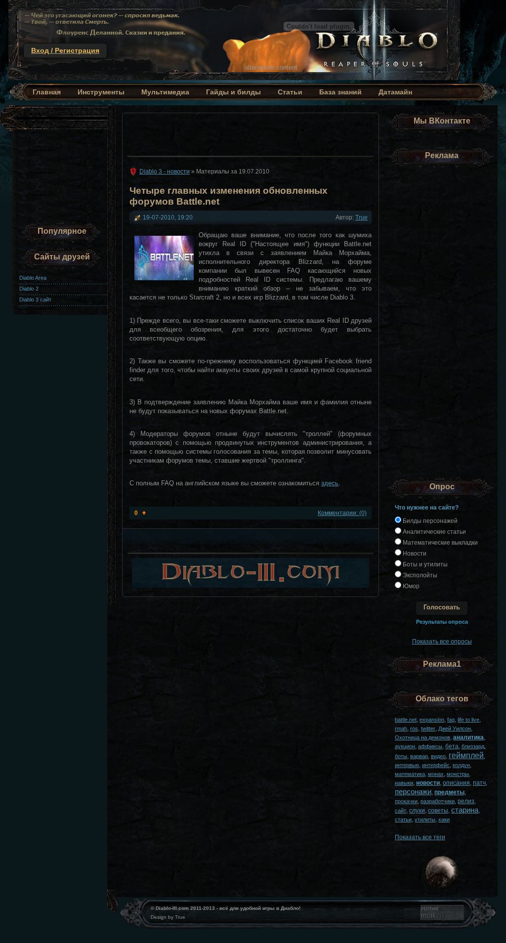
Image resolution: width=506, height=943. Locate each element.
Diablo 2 (29, 289)
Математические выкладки (439, 542)
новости (428, 782)
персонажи (413, 791)
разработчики (438, 801)
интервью (407, 765)
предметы (449, 792)
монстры (458, 774)
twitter (428, 728)
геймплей (466, 755)
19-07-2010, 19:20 (168, 217)
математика (410, 774)
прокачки (406, 801)
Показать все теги (420, 837)
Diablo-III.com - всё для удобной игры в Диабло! (234, 40)
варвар (419, 756)
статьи (403, 819)
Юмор (410, 586)
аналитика (468, 737)
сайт (400, 811)
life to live (468, 720)
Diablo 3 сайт (35, 299)
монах (436, 774)
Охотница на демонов (422, 737)
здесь (329, 483)
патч (479, 782)
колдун (461, 765)
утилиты (425, 819)
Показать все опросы (442, 641)
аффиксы (430, 746)
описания (456, 782)
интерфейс (436, 765)
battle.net (406, 720)
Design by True (168, 917)
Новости (413, 553)
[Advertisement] (247, 132)
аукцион (405, 746)
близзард (473, 746)
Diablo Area (32, 278)
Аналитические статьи (433, 531)
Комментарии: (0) (342, 513)
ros (414, 728)
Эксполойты (419, 575)
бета (452, 746)
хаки (444, 819)
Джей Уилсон (454, 728)
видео (438, 756)
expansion (432, 720)
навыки (404, 783)
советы (438, 810)
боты (401, 756)
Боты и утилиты (424, 564)
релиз (466, 801)
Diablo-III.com (172, 908)
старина (464, 810)
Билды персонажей (429, 520)
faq (451, 720)
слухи (417, 810)
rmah (401, 728)
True (361, 217)
